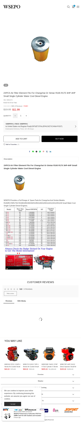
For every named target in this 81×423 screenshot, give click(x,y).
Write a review (10, 293)
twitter (36, 152)
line (33, 152)
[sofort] (71, 410)
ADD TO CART (21, 139)
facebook (29, 152)
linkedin (50, 152)
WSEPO (7, 200)
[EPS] (57, 410)
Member (40, 381)
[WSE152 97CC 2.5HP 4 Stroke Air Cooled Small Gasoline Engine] (12, 354)
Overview (41, 374)
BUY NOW (59, 139)
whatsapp (40, 152)
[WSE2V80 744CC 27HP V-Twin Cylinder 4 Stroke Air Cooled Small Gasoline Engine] (50, 354)
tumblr (47, 152)
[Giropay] (45, 410)
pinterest (43, 152)
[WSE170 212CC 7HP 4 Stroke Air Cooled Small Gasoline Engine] (31, 354)
